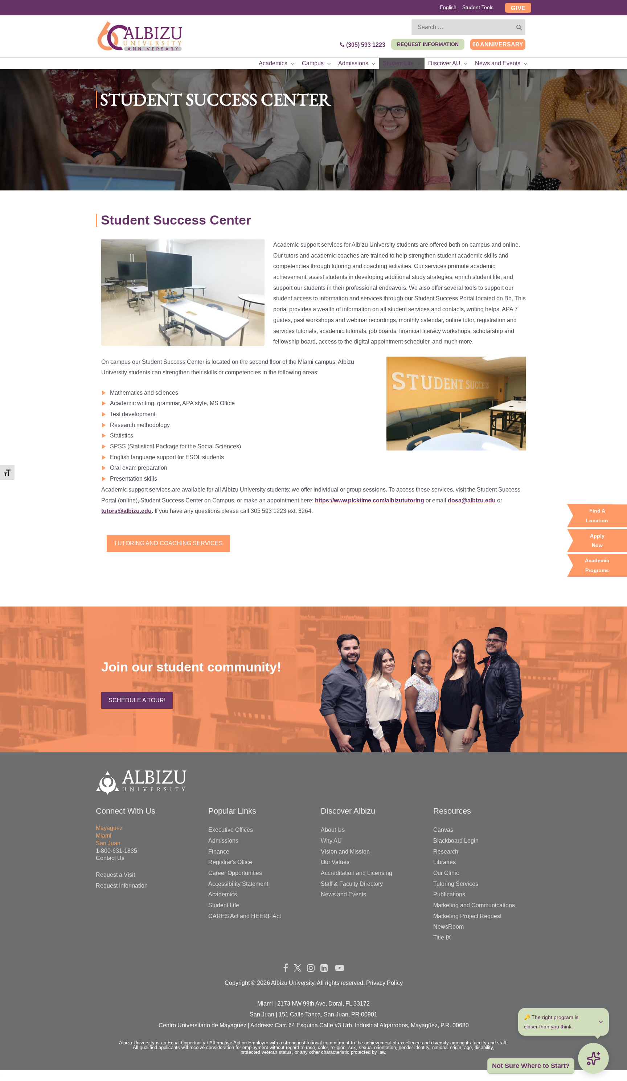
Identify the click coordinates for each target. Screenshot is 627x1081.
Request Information (122, 886)
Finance (218, 851)
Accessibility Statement (238, 884)
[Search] (519, 27)
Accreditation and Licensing (356, 873)
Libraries (444, 862)
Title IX (442, 937)
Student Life (223, 905)
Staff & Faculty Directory (352, 884)
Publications (449, 894)
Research (445, 851)
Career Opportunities (235, 873)
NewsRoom (448, 927)
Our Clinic (446, 873)
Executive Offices (230, 830)
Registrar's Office (230, 862)
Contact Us (110, 858)
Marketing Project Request (467, 916)
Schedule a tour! (136, 700)
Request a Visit (115, 875)
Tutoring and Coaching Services (168, 543)
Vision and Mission (345, 851)
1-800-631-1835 (116, 851)
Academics (222, 894)
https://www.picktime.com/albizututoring (369, 500)
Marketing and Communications (474, 905)
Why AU (331, 841)
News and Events (343, 894)
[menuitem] (448, 8)
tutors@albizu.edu (126, 511)
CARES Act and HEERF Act (244, 916)
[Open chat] (594, 1058)
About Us (333, 830)
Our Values (335, 862)
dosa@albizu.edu (472, 500)
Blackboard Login (456, 841)
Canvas (443, 830)
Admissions (223, 841)
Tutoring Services (455, 884)
